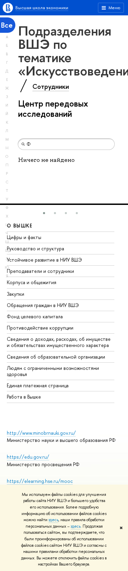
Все (7, 25)
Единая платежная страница (38, 385)
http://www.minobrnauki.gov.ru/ (41, 433)
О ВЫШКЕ (20, 225)
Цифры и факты (24, 237)
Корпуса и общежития (31, 282)
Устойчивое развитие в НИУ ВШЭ (44, 259)
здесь (53, 520)
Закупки (15, 294)
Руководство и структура (35, 248)
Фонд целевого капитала (35, 316)
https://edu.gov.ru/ (28, 457)
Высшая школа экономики (41, 7)
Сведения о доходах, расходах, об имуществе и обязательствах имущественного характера (59, 342)
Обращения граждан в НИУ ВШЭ (43, 305)
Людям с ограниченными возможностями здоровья (53, 371)
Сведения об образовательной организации (56, 356)
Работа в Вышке (24, 396)
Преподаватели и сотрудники (40, 271)
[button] (44, 213)
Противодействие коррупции (40, 327)
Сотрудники (50, 86)
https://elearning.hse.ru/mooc (40, 481)
